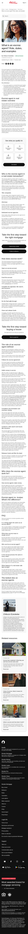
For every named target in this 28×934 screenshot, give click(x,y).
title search (10, 432)
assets (22, 103)
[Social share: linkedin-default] (10, 64)
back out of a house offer (16, 397)
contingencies (7, 283)
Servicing (20, 9)
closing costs (6, 121)
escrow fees (19, 489)
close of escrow (5, 320)
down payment (22, 120)
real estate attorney (19, 181)
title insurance (15, 197)
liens (15, 294)
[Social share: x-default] (8, 64)
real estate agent (14, 272)
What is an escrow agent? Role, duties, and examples (13, 10)
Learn (7, 9)
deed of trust (17, 460)
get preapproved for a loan (12, 592)
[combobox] (14, 16)
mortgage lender (9, 181)
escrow (18, 104)
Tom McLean (9, 57)
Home (3, 9)
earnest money (12, 113)
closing (4, 312)
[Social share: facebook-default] (6, 64)
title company (14, 180)
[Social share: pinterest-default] (13, 64)
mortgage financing (13, 399)
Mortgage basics (13, 9)
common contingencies (20, 395)
